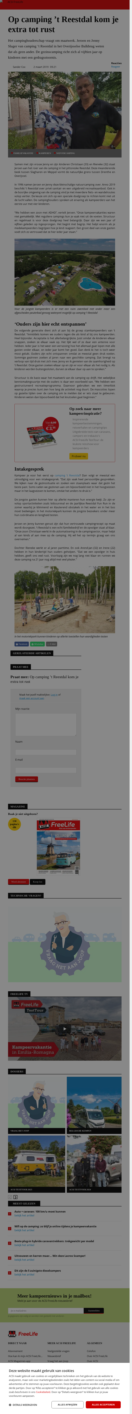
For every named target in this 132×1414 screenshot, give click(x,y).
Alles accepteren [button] (103, 1404)
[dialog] (65, 1388)
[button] (23, 1405)
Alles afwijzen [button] (67, 1404)
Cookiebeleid (43, 1392)
